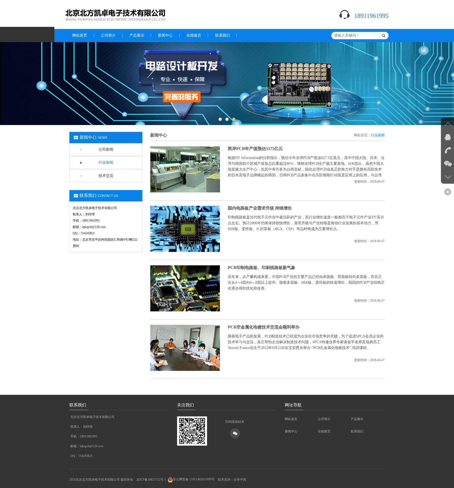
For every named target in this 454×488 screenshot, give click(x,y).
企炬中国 (240, 479)
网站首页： (362, 135)
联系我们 (222, 35)
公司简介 (108, 35)
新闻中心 (165, 35)
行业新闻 (106, 163)
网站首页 (79, 35)
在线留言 (194, 35)
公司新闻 (106, 149)
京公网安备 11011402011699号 (194, 479)
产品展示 (137, 35)
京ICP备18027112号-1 (151, 479)
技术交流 (106, 176)
